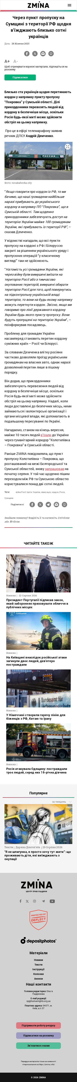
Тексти (39, 964)
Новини (38, 960)
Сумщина (8, 498)
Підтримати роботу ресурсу (38, 1025)
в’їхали (46, 435)
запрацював (54, 469)
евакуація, (46, 492)
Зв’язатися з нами (38, 1045)
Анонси (38, 978)
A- (15, 61)
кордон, (55, 492)
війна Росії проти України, (28, 492)
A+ (7, 61)
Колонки (38, 974)
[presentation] (9, 824)
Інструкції (38, 969)
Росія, (62, 492)
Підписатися (20, 77)
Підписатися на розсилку (38, 1035)
